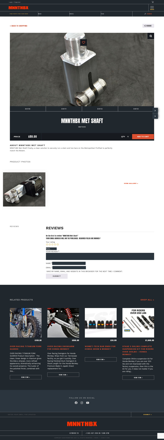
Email (49, 268)
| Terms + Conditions (101, 437)
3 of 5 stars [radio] (52, 244)
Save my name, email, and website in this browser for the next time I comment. (84, 271)
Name (49, 263)
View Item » (25, 377)
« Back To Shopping (18, 26)
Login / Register (15, 2)
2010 (28, 109)
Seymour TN (74, 433)
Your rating (50, 242)
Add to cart (143, 137)
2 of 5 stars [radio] (50, 244)
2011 (64, 109)
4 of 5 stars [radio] (55, 244)
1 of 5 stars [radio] (47, 244)
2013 (136, 109)
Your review (52, 251)
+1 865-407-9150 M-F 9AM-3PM (97, 433)
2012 (100, 109)
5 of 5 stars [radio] (58, 244)
